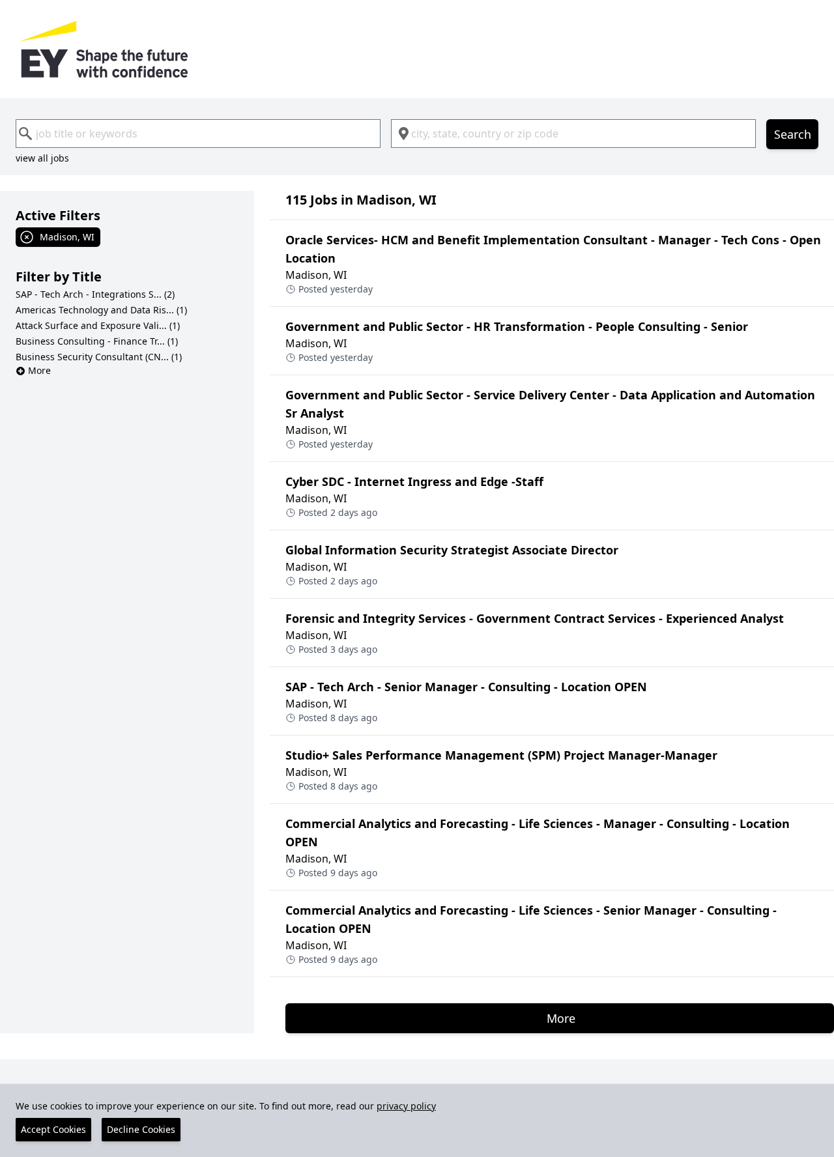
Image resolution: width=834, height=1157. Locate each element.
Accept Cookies (53, 1129)
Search (792, 134)
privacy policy (406, 1106)
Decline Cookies (141, 1129)
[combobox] (198, 133)
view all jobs (42, 158)
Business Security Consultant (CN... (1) (99, 356)
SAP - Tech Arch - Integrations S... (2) (95, 294)
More (39, 370)
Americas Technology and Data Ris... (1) (101, 310)
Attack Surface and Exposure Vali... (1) (98, 325)
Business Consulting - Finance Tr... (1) (97, 341)
